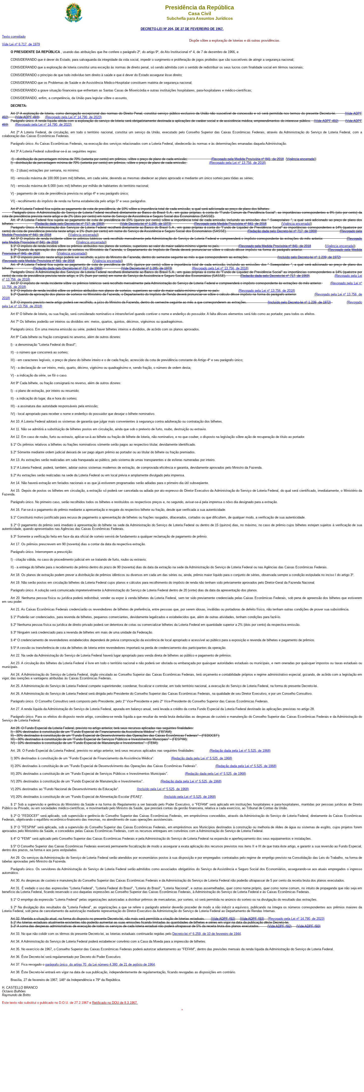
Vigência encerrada (300, 159)
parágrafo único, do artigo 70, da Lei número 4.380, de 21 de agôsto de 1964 (100, 964)
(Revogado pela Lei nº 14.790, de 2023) (73, 117)
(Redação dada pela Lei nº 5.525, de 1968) (239, 750)
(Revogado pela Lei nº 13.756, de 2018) (237, 163)
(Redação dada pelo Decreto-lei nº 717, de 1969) (69, 224)
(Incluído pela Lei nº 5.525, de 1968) (163, 789)
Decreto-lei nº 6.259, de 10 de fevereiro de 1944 (206, 934)
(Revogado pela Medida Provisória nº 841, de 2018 (247, 159)
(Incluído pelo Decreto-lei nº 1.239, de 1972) (309, 257)
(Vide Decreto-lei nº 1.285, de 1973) (145, 224)
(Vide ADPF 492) (326, 121)
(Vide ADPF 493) (27, 117)
